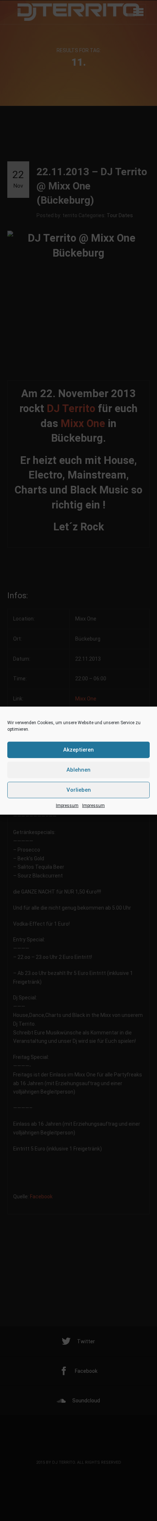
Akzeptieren (78, 749)
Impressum (67, 805)
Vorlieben (78, 790)
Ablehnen (78, 770)
